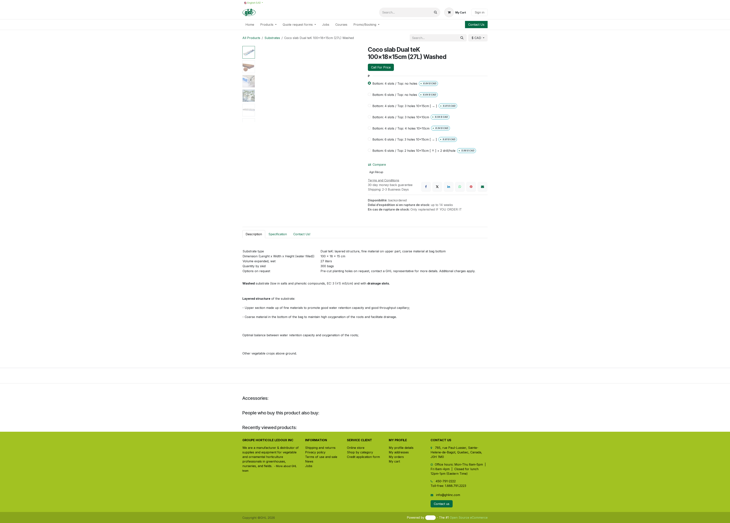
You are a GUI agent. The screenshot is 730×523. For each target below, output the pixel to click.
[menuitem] (249, 24)
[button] (261, 84)
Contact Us (476, 24)
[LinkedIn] (448, 186)
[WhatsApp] (459, 186)
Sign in (479, 12)
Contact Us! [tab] (301, 234)
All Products (251, 38)
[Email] (482, 186)
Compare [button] (379, 164)
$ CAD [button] (476, 38)
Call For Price (381, 67)
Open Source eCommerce (469, 517)
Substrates (272, 38)
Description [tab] (254, 234)
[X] (437, 186)
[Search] (435, 12)
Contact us (441, 504)
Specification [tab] (277, 234)
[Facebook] (426, 186)
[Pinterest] (471, 186)
